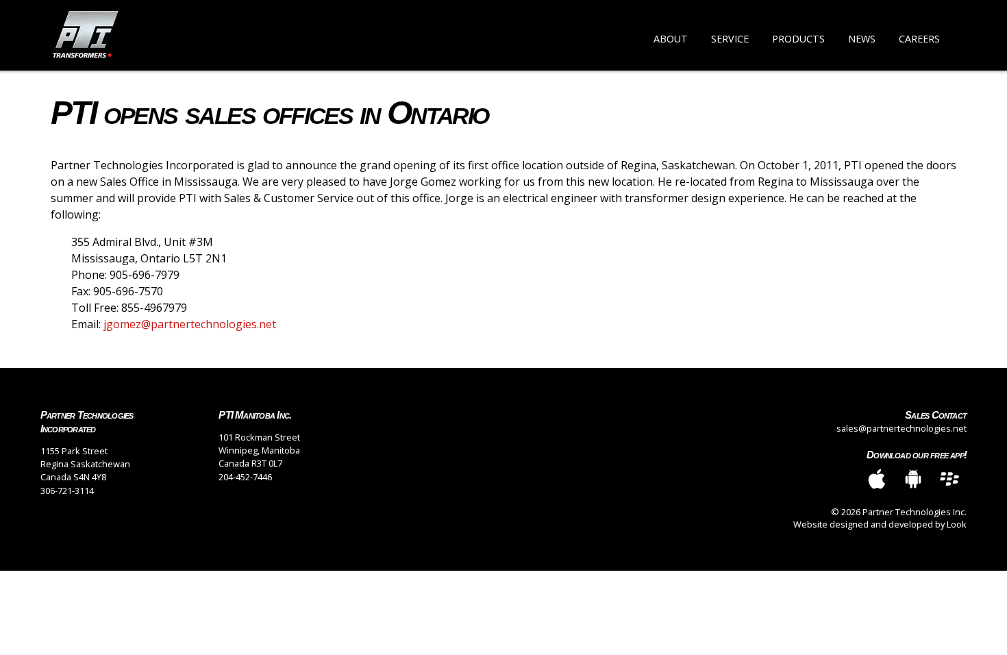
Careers (919, 38)
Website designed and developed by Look (880, 524)
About (671, 38)
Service (730, 38)
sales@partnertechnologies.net (901, 428)
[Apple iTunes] (877, 480)
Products (798, 38)
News (861, 38)
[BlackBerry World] (949, 480)
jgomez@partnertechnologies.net (189, 324)
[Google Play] (913, 480)
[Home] (87, 35)
